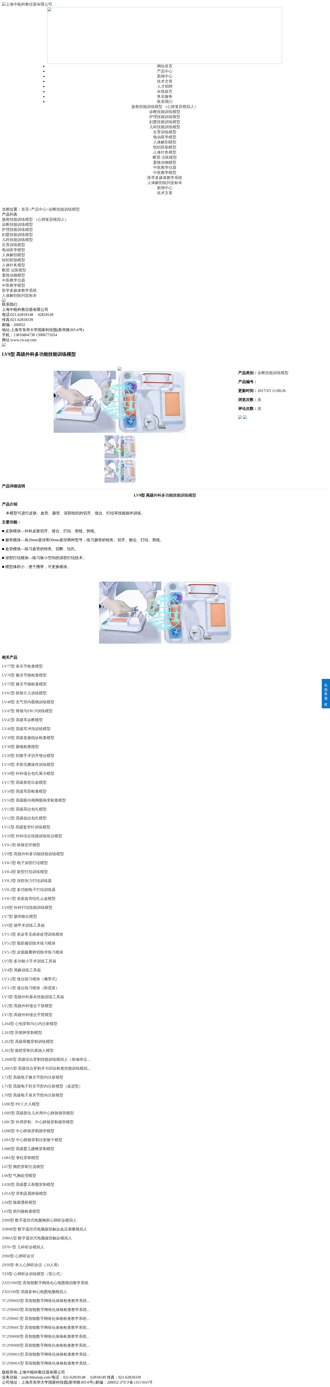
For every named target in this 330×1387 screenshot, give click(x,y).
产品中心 (164, 71)
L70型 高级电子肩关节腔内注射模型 (32, 1095)
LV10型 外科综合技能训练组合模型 (32, 836)
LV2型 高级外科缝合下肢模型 (27, 1006)
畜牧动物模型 (164, 162)
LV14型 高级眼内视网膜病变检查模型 (34, 800)
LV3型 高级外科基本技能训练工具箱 (33, 997)
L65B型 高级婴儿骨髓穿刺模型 (28, 1184)
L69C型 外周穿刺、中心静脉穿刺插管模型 (38, 1122)
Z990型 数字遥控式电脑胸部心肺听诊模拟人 (39, 1220)
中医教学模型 (164, 173)
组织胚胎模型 (164, 147)
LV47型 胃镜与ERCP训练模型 (27, 711)
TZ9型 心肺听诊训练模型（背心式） (33, 1274)
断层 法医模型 (165, 157)
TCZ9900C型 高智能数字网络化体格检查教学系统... (45, 1318)
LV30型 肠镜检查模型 (20, 747)
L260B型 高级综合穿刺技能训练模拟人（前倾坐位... (46, 1059)
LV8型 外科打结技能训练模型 (27, 907)
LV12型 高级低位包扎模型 (24, 818)
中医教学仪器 (164, 167)
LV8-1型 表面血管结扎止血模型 (29, 898)
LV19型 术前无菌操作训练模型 (28, 764)
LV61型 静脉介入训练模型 (24, 693)
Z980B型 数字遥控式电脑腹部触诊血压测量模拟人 (44, 1229)
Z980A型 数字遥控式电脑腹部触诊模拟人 (37, 1238)
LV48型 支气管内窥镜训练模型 (28, 702)
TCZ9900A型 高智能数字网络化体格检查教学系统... (46, 1354)
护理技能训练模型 (164, 117)
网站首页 (164, 66)
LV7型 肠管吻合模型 (19, 916)
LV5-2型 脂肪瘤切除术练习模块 (29, 943)
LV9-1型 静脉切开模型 (21, 845)
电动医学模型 (164, 137)
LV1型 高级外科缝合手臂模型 (27, 1015)
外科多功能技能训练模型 (175, 495)
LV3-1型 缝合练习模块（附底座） (30, 988)
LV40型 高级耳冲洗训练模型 (26, 729)
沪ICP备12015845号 (136, 1382)
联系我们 (164, 102)
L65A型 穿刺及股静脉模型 (24, 1193)
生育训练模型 (164, 132)
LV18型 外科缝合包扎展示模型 (28, 773)
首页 (25, 209)
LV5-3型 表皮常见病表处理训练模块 (32, 934)
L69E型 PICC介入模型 (21, 1104)
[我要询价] (245, 418)
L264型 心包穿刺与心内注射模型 (29, 1024)
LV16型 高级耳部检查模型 (24, 791)
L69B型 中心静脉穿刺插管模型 (28, 1131)
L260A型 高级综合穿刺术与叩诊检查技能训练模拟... (46, 1068)
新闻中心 (164, 76)
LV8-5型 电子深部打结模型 (25, 863)
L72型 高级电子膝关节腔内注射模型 (32, 1077)
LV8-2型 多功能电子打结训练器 (29, 890)
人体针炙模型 (164, 152)
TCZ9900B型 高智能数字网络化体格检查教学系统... (45, 1336)
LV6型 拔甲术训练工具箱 (23, 925)
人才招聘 (164, 86)
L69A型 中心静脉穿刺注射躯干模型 (32, 1140)
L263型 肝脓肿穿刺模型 (22, 1033)
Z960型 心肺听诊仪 (18, 1256)
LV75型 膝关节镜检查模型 (24, 684)
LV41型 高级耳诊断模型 (22, 720)
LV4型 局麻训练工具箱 (21, 970)
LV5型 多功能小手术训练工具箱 (29, 961)
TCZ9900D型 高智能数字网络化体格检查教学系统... (46, 1301)
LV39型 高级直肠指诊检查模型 (28, 738)
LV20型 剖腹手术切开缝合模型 (28, 756)
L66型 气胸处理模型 (19, 1176)
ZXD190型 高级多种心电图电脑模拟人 (34, 1292)
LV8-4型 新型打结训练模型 (25, 872)
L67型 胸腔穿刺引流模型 (23, 1167)
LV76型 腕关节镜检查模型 (24, 675)
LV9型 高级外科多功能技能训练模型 (33, 854)
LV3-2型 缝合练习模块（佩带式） (30, 979)
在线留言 (164, 91)
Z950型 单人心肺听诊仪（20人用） (31, 1265)
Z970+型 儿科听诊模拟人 (23, 1247)
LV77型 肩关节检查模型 (22, 666)
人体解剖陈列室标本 (164, 183)
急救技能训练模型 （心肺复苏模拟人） (164, 107)
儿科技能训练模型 (164, 127)
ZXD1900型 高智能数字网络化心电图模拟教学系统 (45, 1283)
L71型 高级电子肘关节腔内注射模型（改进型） (42, 1086)
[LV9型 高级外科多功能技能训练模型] (119, 401)
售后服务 (164, 96)
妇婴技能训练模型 (164, 122)
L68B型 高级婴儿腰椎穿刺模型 (28, 1149)
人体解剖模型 (164, 142)
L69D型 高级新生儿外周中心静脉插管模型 (38, 1113)
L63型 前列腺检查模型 (21, 1211)
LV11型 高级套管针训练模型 (26, 827)
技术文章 (164, 81)
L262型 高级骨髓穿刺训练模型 (28, 1041)
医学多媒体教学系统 (164, 178)
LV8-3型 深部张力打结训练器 (27, 881)
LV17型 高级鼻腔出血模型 (24, 782)
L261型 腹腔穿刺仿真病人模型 (28, 1050)
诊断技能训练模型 (164, 112)
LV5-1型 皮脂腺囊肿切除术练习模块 (32, 952)
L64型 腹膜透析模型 (19, 1202)
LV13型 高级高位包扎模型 (24, 809)
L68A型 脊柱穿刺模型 (20, 1158)
